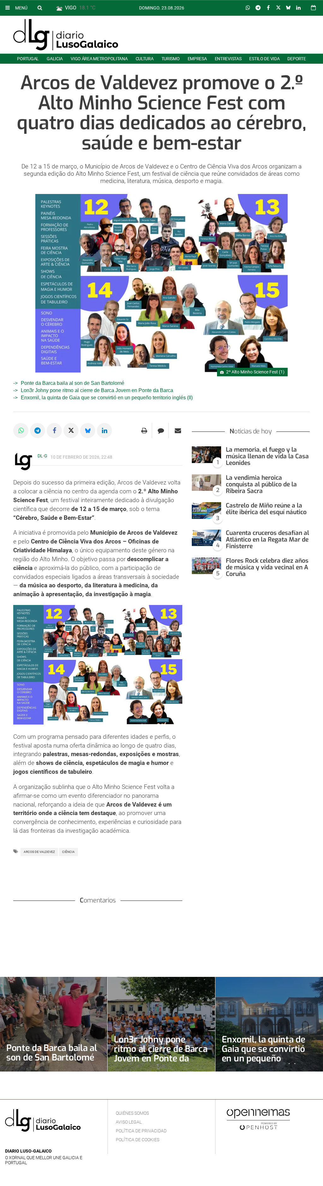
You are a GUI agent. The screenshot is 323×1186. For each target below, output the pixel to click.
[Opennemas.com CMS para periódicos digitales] (258, 1119)
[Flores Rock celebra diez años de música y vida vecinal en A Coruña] (206, 565)
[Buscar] (39, 7)
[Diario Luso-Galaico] (65, 34)
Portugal (28, 58)
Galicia (55, 58)
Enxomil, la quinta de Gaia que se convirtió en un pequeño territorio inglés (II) (107, 397)
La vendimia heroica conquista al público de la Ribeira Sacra (261, 484)
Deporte (296, 58)
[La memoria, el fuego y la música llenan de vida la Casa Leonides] (206, 454)
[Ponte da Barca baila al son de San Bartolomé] (53, 1024)
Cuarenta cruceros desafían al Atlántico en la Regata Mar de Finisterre (267, 539)
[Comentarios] (161, 430)
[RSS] (38, 1141)
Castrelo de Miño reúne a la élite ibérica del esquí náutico (266, 509)
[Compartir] (248, 8)
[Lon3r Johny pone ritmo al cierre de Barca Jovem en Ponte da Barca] (161, 1024)
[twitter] (28, 1141)
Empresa (197, 58)
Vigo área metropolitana (99, 58)
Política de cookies (137, 1139)
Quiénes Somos (132, 1113)
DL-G (42, 455)
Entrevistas (228, 58)
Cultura (145, 58)
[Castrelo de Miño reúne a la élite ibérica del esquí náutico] (206, 510)
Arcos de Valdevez (39, 852)
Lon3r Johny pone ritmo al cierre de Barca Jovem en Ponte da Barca (97, 390)
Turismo (171, 58)
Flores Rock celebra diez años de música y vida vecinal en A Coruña (267, 567)
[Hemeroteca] (313, 8)
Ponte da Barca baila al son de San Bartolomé (72, 383)
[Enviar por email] (177, 430)
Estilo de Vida (264, 58)
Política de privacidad (141, 1130)
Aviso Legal (129, 1121)
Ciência (68, 852)
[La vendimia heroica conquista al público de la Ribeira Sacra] (206, 482)
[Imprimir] (144, 430)
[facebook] (19, 1141)
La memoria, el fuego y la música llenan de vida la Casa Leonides (267, 456)
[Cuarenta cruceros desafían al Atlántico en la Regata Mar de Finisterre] (206, 538)
